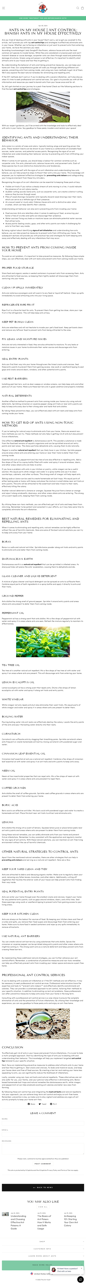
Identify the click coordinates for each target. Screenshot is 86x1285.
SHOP (42, 1241)
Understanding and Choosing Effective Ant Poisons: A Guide (18, 1222)
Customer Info (42, 1249)
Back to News (44, 1187)
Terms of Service (67, 1170)
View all (43, 1207)
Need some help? (42, 1265)
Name (5, 1119)
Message (7, 1141)
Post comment (43, 1164)
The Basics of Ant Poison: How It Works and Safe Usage (44, 1222)
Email (5, 1130)
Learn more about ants (42, 1256)
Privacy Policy (52, 1170)
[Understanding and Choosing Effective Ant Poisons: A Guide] (5, 1214)
